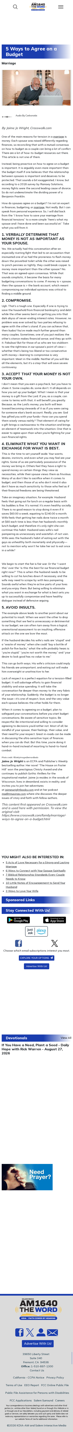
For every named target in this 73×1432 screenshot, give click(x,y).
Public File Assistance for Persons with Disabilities (37, 1392)
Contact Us (37, 1370)
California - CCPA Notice (28, 1377)
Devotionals (16, 1038)
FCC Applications (21, 1400)
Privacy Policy (55, 1377)
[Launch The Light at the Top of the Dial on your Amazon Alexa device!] (36, 931)
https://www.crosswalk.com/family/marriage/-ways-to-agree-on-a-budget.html (34, 817)
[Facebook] (18, 943)
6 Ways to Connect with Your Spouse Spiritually (36, 870)
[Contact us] (51, 1333)
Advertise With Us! (36, 966)
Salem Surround (43, 1400)
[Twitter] (54, 943)
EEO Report (31, 1385)
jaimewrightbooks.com (19, 789)
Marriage (9, 63)
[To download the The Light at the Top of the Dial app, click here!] (18, 920)
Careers (60, 1400)
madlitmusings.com (14, 793)
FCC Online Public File (55, 1385)
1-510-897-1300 (42, 1366)
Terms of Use (14, 1385)
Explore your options (35, 957)
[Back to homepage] (38, 6)
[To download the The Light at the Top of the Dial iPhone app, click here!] (54, 920)
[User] (40, 1334)
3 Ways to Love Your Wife (22, 891)
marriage (58, 136)
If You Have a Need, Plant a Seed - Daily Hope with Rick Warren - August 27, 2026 (35, 1049)
